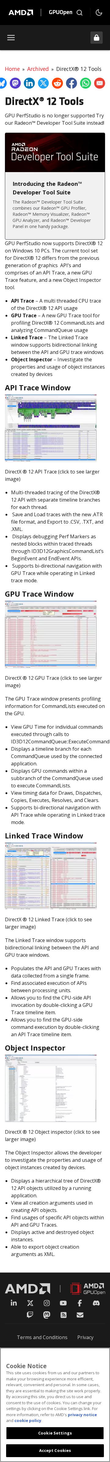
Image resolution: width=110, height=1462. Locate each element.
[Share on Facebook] (71, 83)
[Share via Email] (99, 83)
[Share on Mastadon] (15, 83)
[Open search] (79, 12)
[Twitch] (30, 1315)
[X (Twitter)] (30, 1303)
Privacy (85, 1337)
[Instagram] (46, 1303)
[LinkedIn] (13, 1303)
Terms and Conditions (42, 1337)
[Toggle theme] (99, 12)
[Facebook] (79, 1303)
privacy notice (82, 1414)
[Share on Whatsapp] (85, 83)
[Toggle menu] (11, 37)
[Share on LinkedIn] (29, 83)
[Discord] (96, 1303)
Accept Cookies (55, 1450)
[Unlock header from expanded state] (96, 37)
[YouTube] (63, 1303)
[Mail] (80, 1315)
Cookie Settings (55, 1433)
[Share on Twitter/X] (43, 83)
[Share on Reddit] (57, 83)
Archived (38, 68)
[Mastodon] (46, 1315)
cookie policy (27, 1420)
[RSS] (63, 1315)
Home (12, 68)
